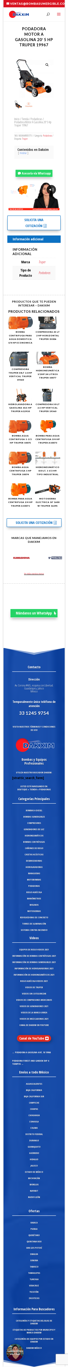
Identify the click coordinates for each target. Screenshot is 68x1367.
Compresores (34, 823)
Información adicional (28, 239)
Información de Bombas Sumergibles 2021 (34, 962)
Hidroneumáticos (34, 835)
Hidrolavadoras (34, 867)
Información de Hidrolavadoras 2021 (34, 968)
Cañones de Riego (34, 848)
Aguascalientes (34, 1083)
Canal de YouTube (31, 1038)
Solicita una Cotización (33, 222)
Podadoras (36, 119)
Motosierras (34, 911)
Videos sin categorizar (34, 993)
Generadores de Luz (34, 829)
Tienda (25, 119)
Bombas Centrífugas (34, 841)
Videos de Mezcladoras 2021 (34, 1018)
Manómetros (34, 898)
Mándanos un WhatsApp (34, 613)
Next (58, 558)
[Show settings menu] (36, 207)
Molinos (34, 904)
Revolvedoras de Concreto (34, 917)
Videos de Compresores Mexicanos (34, 999)
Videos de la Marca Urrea (34, 1012)
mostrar (23, 153)
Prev (10, 558)
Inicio (17, 119)
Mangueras (34, 873)
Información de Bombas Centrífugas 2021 (34, 955)
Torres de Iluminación (34, 923)
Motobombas (34, 879)
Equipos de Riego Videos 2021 (34, 949)
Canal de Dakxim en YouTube (34, 1025)
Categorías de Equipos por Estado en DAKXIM (34, 1340)
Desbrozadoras (34, 860)
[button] (47, 65)
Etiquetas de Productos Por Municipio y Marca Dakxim (34, 1331)
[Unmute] (29, 207)
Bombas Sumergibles (34, 816)
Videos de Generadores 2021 (34, 1006)
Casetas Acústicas (34, 854)
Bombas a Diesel (34, 810)
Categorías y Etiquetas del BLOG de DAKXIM (34, 1322)
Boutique (22, 789)
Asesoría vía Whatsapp (36, 173)
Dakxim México (34, 1348)
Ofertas (34, 1211)
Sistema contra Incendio (34, 930)
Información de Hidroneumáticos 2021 (34, 974)
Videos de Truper (34, 987)
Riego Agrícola (34, 892)
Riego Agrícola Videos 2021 (34, 981)
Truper (25, 138)
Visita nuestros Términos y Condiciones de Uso (34, 728)
